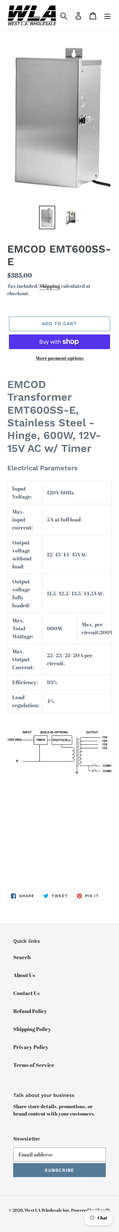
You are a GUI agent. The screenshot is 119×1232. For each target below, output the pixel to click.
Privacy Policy (31, 1047)
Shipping (49, 286)
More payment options (60, 358)
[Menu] (107, 15)
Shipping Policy (32, 1029)
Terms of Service (33, 1065)
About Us (24, 975)
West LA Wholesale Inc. (47, 1210)
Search (22, 957)
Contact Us (26, 993)
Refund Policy (30, 1011)
